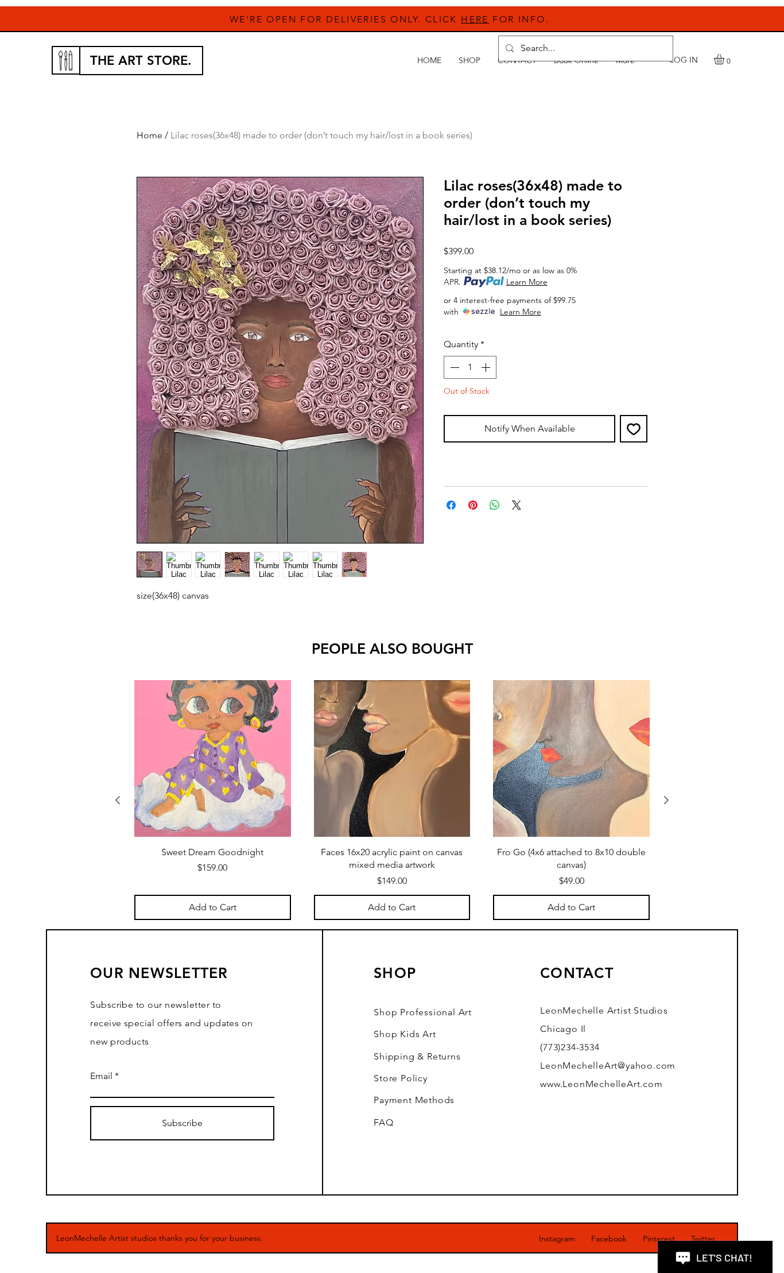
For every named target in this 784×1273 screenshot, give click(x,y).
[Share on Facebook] (451, 505)
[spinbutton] (470, 367)
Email (101, 1076)
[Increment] (487, 367)
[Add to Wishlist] (633, 429)
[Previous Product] (118, 800)
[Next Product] (666, 800)
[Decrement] (453, 367)
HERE (475, 19)
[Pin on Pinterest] (473, 505)
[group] (392, 800)
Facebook (609, 1238)
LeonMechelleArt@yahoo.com (608, 1065)
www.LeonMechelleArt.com (601, 1083)
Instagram (557, 1238)
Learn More (527, 282)
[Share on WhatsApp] (495, 505)
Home (149, 135)
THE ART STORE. (141, 60)
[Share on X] (516, 505)
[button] (725, 59)
